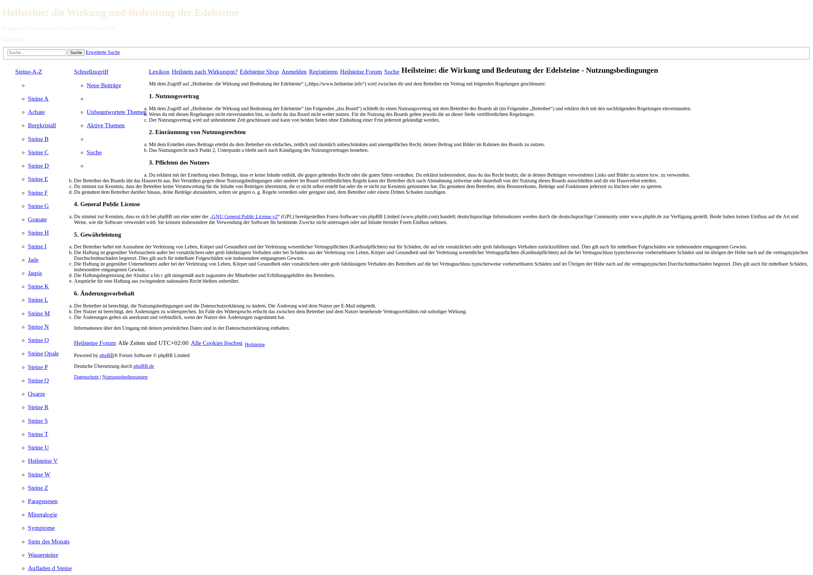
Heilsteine (255, 344)
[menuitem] (38, 98)
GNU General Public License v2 (245, 216)
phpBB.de (143, 366)
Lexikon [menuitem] (159, 71)
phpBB (106, 355)
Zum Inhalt (14, 39)
